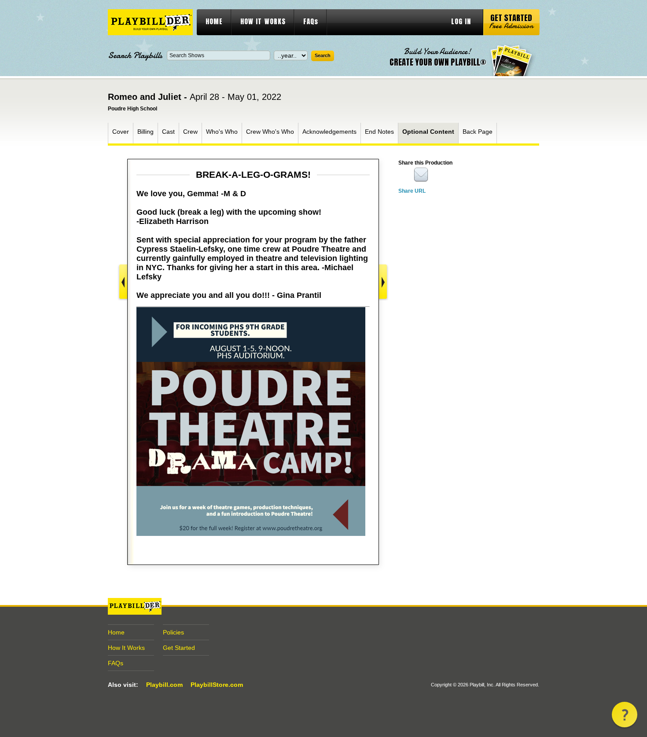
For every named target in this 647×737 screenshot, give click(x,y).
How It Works (126, 647)
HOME (214, 21)
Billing (145, 131)
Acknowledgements (329, 131)
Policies (173, 632)
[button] (624, 714)
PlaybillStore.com (217, 684)
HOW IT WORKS (263, 21)
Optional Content (428, 131)
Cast (168, 131)
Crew (190, 131)
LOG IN (461, 21)
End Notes (379, 131)
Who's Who (222, 131)
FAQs (310, 21)
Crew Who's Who (270, 131)
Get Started (179, 647)
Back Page (478, 131)
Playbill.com (164, 684)
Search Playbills (135, 55)
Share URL (412, 191)
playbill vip (150, 22)
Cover (120, 131)
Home (116, 632)
